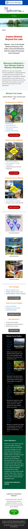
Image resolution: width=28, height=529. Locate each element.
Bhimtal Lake (9, 123)
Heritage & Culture (14, 314)
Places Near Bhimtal (12, 522)
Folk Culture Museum (12, 127)
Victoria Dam (9, 129)
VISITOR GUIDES (14, 135)
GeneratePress (14, 526)
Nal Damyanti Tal (11, 125)
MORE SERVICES (14, 207)
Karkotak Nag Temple (12, 131)
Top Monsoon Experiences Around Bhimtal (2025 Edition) (9, 344)
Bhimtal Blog (16, 521)
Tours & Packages (14, 298)
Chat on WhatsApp (15, 3)
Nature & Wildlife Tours (12, 290)
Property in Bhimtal (7, 521)
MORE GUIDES (14, 330)
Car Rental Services (11, 199)
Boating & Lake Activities (13, 308)
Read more (21, 359)
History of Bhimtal (11, 306)
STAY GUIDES (14, 173)
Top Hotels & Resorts (12, 161)
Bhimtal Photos (22, 522)
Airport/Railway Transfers (13, 201)
